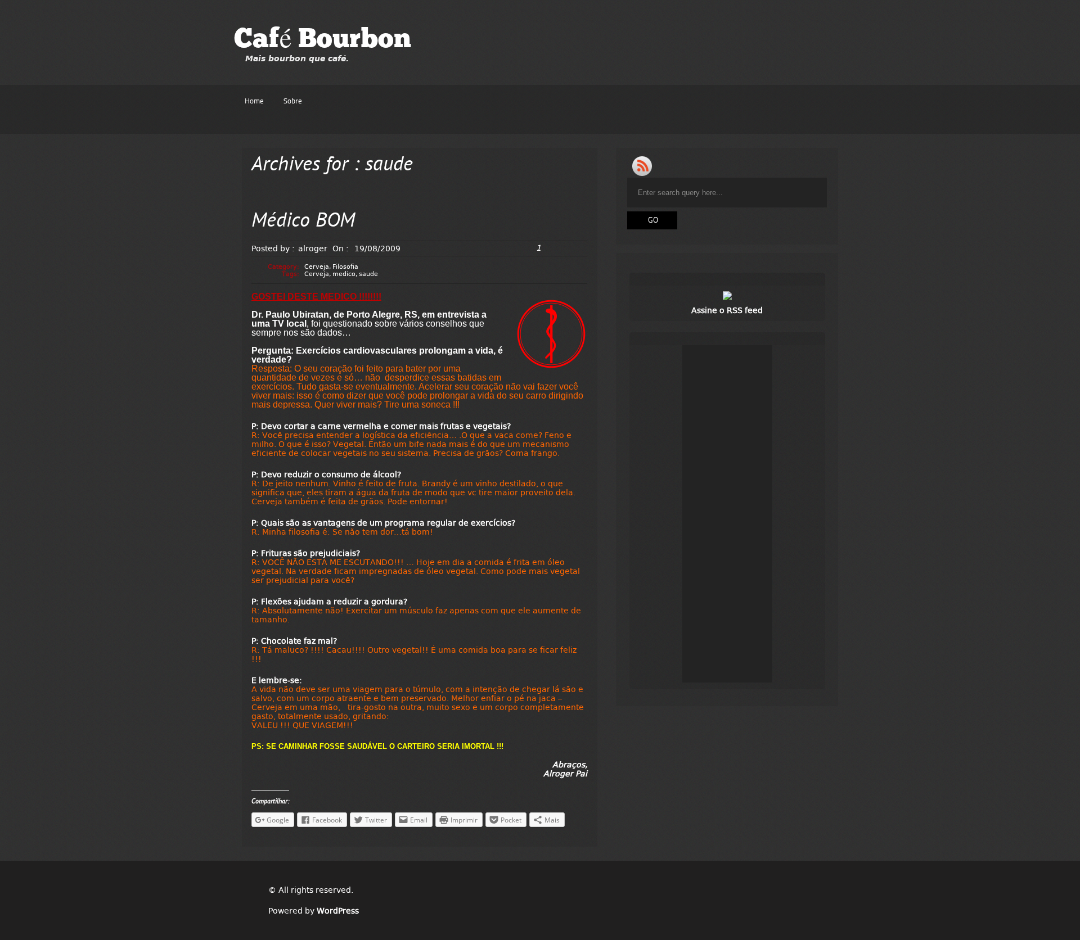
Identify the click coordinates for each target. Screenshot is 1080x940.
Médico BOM (303, 222)
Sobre (293, 101)
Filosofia (345, 266)
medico (344, 274)
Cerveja (316, 266)
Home (254, 101)
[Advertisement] (727, 514)
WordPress (338, 910)
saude (368, 274)
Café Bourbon (322, 40)
